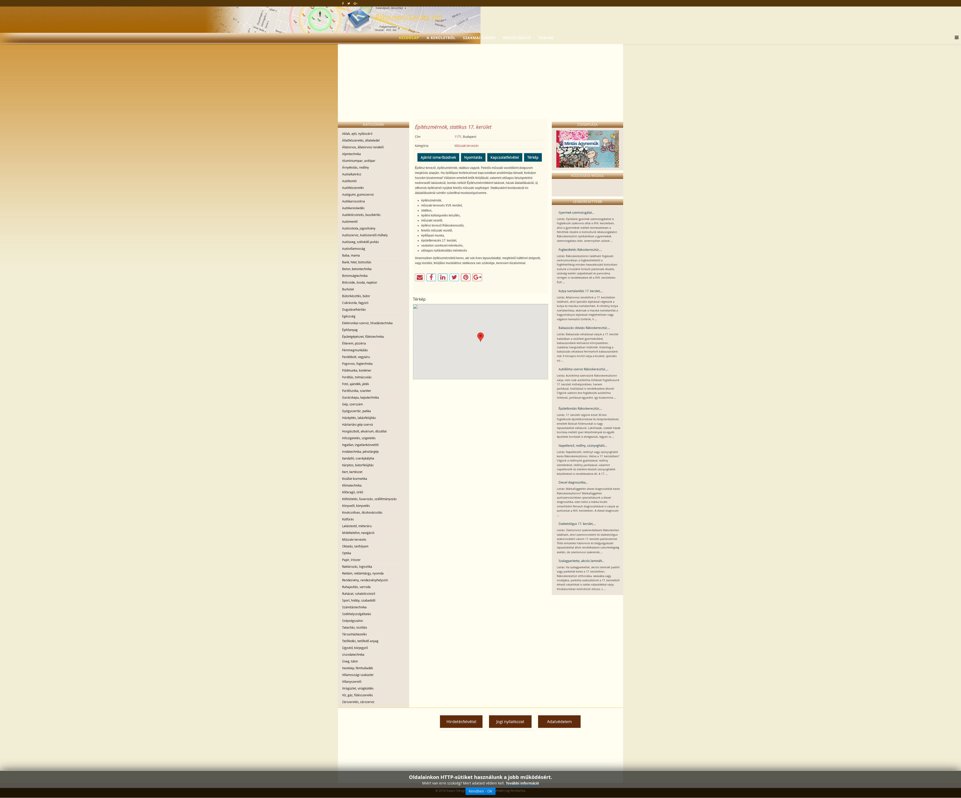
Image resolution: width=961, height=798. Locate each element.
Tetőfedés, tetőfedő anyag (360, 641)
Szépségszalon (352, 621)
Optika (346, 553)
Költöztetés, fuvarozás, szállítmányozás (369, 499)
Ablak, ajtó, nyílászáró (357, 134)
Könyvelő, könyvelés (356, 506)
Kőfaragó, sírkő (352, 492)
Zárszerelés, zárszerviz (358, 702)
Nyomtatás (473, 157)
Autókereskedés (353, 208)
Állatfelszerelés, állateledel (361, 140)
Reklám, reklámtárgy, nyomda (363, 573)
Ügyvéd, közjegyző (355, 648)
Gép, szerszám (352, 404)
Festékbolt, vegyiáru (356, 357)
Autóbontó (349, 181)
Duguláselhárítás (354, 309)
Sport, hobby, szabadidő (358, 600)
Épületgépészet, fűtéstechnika (363, 336)
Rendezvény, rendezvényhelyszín (365, 580)
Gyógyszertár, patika (356, 411)
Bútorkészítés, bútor (356, 296)
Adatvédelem (559, 721)
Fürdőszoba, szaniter (356, 391)
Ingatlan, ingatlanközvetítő (360, 445)
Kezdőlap (409, 37)
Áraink (546, 37)
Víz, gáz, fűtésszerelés (357, 695)
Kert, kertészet (352, 472)
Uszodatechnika (353, 654)
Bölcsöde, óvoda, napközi (359, 282)
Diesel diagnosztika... (573, 482)
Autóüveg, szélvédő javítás (360, 242)
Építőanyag (350, 330)
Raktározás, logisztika (357, 566)
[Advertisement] (480, 82)
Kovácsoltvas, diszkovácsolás (362, 512)
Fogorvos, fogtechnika (357, 364)
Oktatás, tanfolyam (355, 546)
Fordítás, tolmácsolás (357, 377)
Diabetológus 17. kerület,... (577, 524)
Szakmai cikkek (479, 37)
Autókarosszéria (353, 201)
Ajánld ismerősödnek (438, 157)
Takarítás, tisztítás (354, 627)
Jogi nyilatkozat (510, 721)
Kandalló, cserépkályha (358, 458)
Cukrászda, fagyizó (355, 303)
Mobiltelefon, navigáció (358, 533)
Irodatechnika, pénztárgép (360, 451)
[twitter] (348, 3)
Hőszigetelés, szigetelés (359, 438)
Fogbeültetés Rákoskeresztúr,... (580, 250)
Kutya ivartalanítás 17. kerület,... (581, 291)
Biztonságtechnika (355, 276)
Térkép (533, 157)
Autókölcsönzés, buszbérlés (361, 215)
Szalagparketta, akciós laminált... (581, 561)
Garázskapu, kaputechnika (360, 397)
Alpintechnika (351, 154)
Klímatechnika (352, 485)
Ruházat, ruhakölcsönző (358, 594)
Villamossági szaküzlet (357, 675)
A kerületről (441, 37)
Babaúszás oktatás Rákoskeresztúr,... (584, 328)
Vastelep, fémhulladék (357, 668)
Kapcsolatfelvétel (505, 157)
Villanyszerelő (351, 681)
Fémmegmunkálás (355, 350)
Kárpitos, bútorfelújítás (358, 465)
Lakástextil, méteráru (357, 526)
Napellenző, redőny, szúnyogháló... (583, 445)
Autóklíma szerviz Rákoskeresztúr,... (583, 369)
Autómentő (350, 221)
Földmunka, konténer (356, 370)
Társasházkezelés (354, 634)
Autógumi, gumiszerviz (358, 194)
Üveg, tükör (350, 661)
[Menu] (955, 38)
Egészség (348, 316)
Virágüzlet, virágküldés (358, 688)
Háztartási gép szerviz (357, 424)
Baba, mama (351, 255)
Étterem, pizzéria (354, 343)
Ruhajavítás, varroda (356, 587)
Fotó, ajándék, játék (355, 384)
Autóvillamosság (353, 249)
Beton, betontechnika (357, 269)
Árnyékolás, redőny (355, 167)
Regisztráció (517, 37)
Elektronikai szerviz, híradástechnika (367, 323)
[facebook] (343, 3)
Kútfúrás (348, 519)
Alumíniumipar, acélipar (358, 161)
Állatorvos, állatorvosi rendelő (363, 147)
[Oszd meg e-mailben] (419, 277)
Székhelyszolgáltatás (356, 614)
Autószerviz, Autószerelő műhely (365, 235)
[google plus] (355, 3)
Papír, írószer (351, 560)
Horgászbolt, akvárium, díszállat (364, 431)
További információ (522, 783)
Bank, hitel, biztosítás (356, 262)
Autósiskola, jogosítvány (358, 228)
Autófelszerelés (353, 188)
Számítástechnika (354, 607)
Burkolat (348, 289)
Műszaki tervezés (354, 539)
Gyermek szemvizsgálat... (576, 212)
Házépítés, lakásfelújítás (359, 418)
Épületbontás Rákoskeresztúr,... (580, 408)
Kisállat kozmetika (354, 479)
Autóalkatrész (351, 174)
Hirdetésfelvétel (461, 721)
